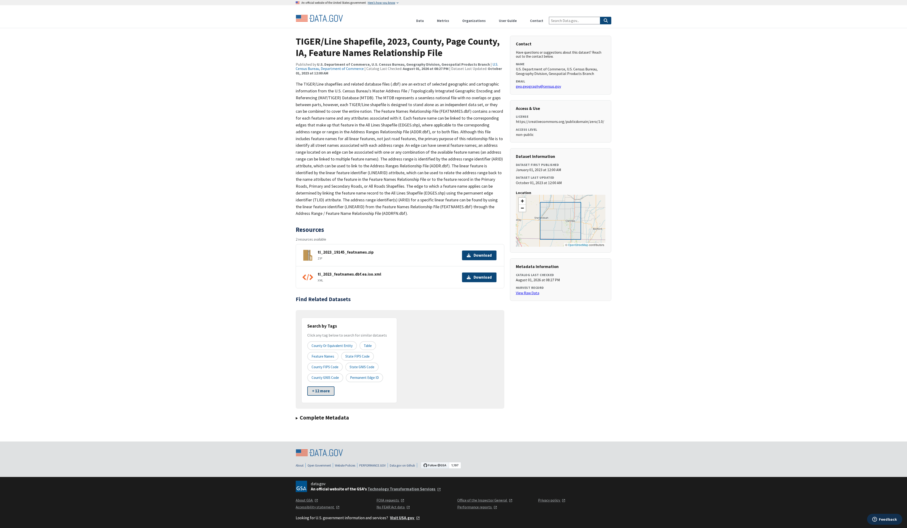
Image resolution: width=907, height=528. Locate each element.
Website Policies (345, 465)
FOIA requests (388, 500)
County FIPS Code (325, 367)
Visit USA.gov (402, 517)
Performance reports (474, 507)
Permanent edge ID (364, 377)
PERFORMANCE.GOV (372, 465)
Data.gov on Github (402, 465)
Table (368, 345)
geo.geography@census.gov (538, 86)
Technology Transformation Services (402, 489)
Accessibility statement (315, 507)
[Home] (319, 18)
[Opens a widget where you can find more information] (884, 520)
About (300, 465)
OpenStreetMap (578, 245)
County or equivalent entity (332, 345)
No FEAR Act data (390, 507)
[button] (522, 201)
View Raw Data (527, 292)
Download (483, 255)
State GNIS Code (362, 367)
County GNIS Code (325, 377)
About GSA (304, 500)
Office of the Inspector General (482, 500)
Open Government (319, 465)
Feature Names (323, 356)
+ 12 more (321, 391)
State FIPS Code (357, 356)
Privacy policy (549, 500)
